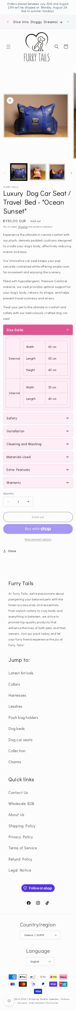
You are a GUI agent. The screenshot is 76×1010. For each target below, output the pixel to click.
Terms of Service (22, 847)
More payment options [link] (38, 539)
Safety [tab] (12, 418)
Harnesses (17, 695)
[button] (8, 46)
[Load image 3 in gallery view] (57, 171)
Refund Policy (20, 859)
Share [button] (12, 551)
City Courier (51, 1002)
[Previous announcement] (7, 22)
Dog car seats (20, 739)
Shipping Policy (21, 825)
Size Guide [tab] (15, 330)
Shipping (23, 226)
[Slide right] (71, 173)
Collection (17, 750)
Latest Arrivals (21, 672)
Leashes (15, 706)
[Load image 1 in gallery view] (18, 171)
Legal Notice (19, 870)
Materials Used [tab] (19, 457)
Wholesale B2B (21, 803)
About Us (16, 814)
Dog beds (16, 728)
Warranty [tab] (14, 482)
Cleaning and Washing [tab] (24, 444)
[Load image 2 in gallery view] (37, 171)
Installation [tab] (15, 431)
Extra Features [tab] (18, 469)
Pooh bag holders (23, 717)
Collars (14, 684)
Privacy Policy (20, 836)
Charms (14, 761)
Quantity (8, 493)
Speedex (54, 998)
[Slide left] (4, 173)
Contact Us (18, 792)
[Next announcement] (68, 22)
